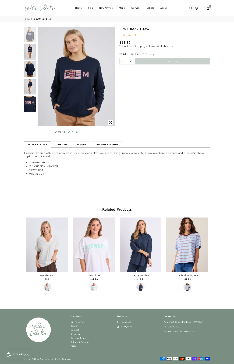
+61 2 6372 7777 (172, 326)
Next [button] (112, 76)
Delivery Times (78, 338)
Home (78, 7)
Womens (136, 7)
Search (74, 325)
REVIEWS (81, 144)
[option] (76, 76)
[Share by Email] (82, 132)
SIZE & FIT (62, 144)
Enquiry (149, 54)
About (163, 7)
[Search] (191, 8)
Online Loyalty (78, 321)
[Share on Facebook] (64, 132)
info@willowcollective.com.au (179, 331)
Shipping (140, 46)
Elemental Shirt (140, 275)
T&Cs (73, 346)
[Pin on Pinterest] (73, 132)
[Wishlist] (202, 8)
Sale (90, 7)
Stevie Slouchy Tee (187, 275)
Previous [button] (40, 76)
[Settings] (196, 8)
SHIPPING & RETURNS (107, 144)
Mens (122, 7)
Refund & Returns (80, 342)
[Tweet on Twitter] (68, 132)
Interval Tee (93, 275)
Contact (75, 329)
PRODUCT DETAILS (37, 144)
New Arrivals (106, 7)
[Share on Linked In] (77, 132)
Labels (150, 7)
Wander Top (47, 275)
